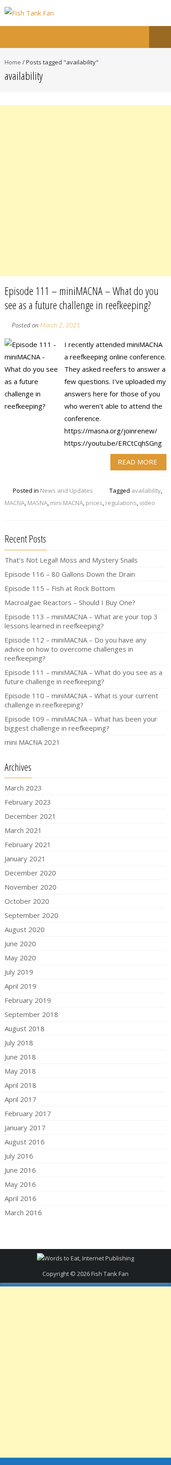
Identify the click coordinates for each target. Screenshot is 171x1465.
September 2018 (31, 1014)
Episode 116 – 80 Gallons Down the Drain (70, 574)
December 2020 (30, 872)
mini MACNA (66, 503)
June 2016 (20, 1170)
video (147, 503)
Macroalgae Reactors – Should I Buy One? (70, 602)
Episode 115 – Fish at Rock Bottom (60, 588)
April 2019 (20, 986)
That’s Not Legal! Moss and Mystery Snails (71, 559)
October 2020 (27, 901)
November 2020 (31, 886)
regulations (121, 503)
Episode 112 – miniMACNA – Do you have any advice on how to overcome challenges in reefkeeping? (75, 649)
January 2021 (25, 858)
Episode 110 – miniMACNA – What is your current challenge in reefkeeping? (81, 700)
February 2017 (28, 1113)
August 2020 (25, 929)
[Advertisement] (85, 190)
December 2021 (30, 816)
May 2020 (20, 957)
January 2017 (25, 1127)
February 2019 (28, 1000)
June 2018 (20, 1056)
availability (146, 490)
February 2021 (28, 844)
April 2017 (20, 1099)
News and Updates (66, 490)
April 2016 (20, 1198)
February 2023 (28, 801)
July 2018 (19, 1042)
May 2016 (20, 1184)
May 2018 (20, 1070)
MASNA (37, 503)
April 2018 (20, 1085)
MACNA (15, 503)
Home (13, 62)
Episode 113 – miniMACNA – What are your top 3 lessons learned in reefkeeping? (81, 621)
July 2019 (19, 971)
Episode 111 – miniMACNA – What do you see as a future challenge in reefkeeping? (82, 297)
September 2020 (31, 915)
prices (94, 503)
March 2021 (23, 830)
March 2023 (23, 787)
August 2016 (25, 1141)
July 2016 (19, 1155)
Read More (137, 461)
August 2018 (25, 1028)
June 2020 (20, 943)
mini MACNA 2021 (32, 742)
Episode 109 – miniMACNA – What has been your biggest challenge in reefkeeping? (81, 723)
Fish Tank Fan (110, 1274)
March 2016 (23, 1212)
